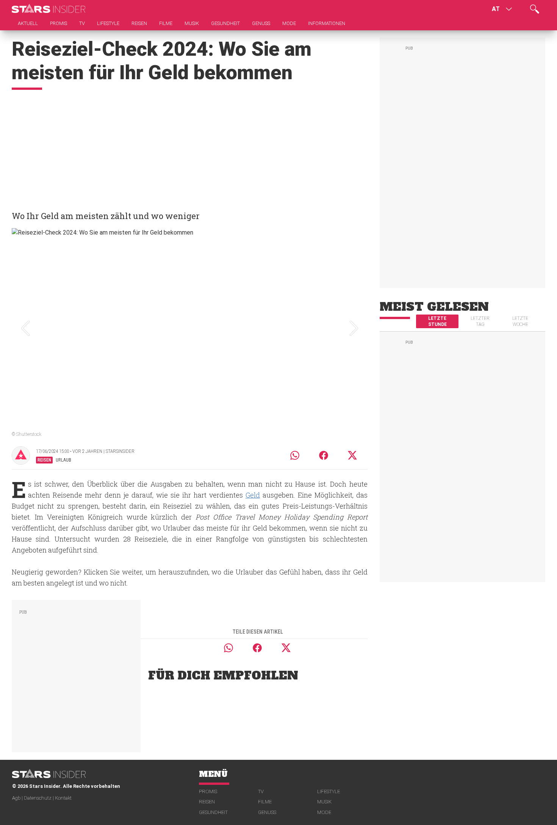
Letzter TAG (480, 321)
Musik (324, 802)
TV (261, 791)
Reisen (207, 802)
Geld (253, 494)
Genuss (267, 812)
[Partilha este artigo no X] (352, 455)
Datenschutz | (39, 798)
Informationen (326, 23)
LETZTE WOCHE (520, 321)
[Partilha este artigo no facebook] (323, 455)
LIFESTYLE (328, 791)
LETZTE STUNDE (437, 321)
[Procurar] (534, 9)
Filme (265, 802)
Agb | (18, 798)
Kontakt (63, 798)
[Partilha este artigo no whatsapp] (294, 455)
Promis (208, 791)
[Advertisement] (190, 147)
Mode (324, 812)
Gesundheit (213, 812)
